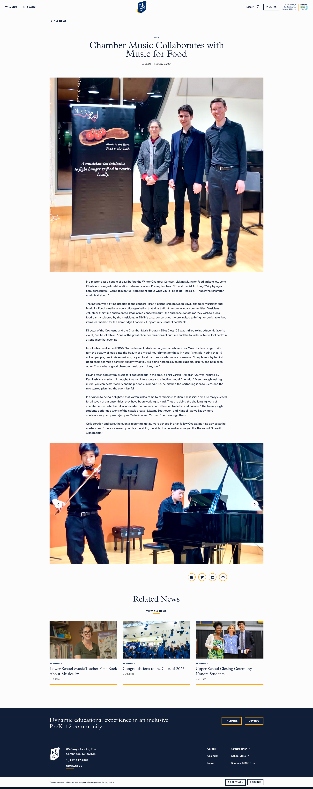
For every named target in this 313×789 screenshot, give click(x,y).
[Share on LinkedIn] (212, 577)
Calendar (212, 756)
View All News (156, 611)
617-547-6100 (79, 760)
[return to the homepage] (55, 754)
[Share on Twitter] (202, 577)
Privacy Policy (108, 782)
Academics (56, 664)
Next (255, 504)
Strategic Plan (239, 749)
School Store (238, 756)
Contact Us (74, 766)
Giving (254, 721)
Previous (58, 504)
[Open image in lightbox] (156, 503)
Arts (156, 38)
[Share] (223, 577)
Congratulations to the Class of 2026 (154, 669)
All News (60, 21)
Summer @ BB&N (241, 763)
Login (250, 7)
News (210, 763)
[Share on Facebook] (192, 577)
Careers (211, 749)
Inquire (271, 7)
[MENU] (7, 7)
